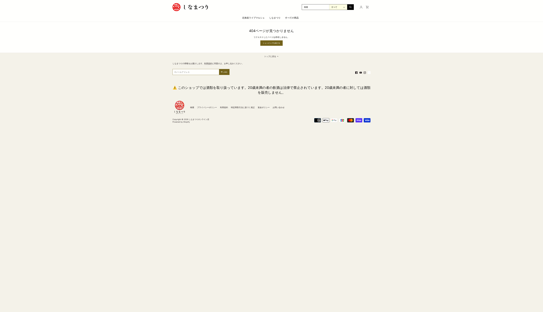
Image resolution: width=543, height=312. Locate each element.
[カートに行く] (367, 7)
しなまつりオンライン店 (199, 119)
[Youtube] (360, 72)
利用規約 (208, 63)
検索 (192, 107)
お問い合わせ (279, 107)
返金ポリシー (264, 107)
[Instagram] (365, 72)
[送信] (350, 7)
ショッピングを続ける (271, 43)
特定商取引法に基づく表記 (243, 107)
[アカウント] (361, 7)
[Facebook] (356, 72)
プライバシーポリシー (207, 107)
